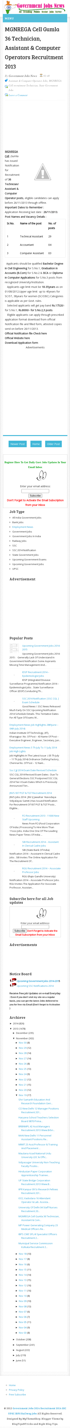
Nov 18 (23, 1253)
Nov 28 (23, 1053)
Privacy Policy (16, 1390)
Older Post (53, 444)
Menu (9, 18)
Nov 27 (23, 1058)
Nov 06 (23, 1317)
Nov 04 (23, 1327)
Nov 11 (23, 1290)
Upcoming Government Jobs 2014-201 (38, 981)
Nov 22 (23, 1079)
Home (36, 444)
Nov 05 (23, 1322)
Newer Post (17, 444)
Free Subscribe (17, 1394)
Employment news (22, 527)
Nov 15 (23, 1269)
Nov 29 (23, 1047)
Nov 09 (23, 1301)
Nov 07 (23, 1311)
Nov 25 (23, 1069)
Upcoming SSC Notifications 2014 (35, 985)
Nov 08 (23, 1306)
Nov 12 (23, 1285)
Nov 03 (23, 1332)
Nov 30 (23, 1042)
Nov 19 (23, 1095)
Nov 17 (23, 1259)
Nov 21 (23, 1084)
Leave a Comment (18, 95)
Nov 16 (23, 1264)
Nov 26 (23, 1063)
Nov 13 (23, 1280)
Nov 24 (23, 1074)
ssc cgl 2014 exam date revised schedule (33, 770)
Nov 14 (23, 1274)
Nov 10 (23, 1295)
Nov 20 (23, 1090)
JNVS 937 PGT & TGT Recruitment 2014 (31, 793)
